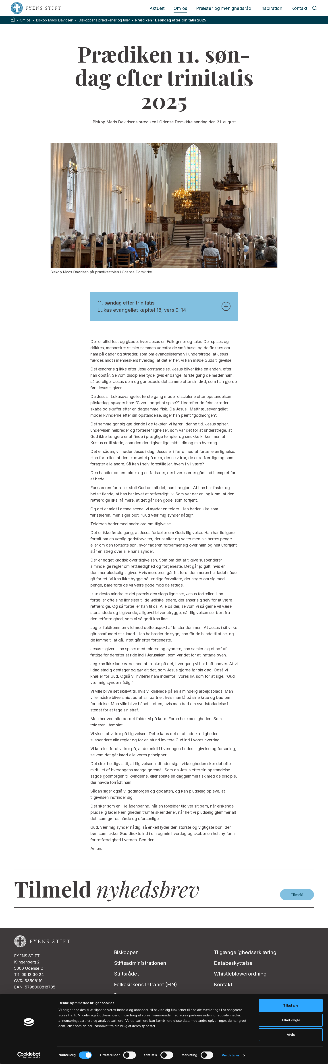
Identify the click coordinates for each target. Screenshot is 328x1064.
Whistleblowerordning (240, 973)
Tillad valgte (290, 1020)
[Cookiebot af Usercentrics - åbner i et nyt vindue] (28, 1055)
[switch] (129, 1055)
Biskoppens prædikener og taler (104, 20)
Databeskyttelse (233, 963)
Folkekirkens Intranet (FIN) (145, 984)
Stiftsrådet (126, 973)
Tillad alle (290, 1005)
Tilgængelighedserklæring (245, 952)
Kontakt (299, 8)
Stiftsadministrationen (140, 963)
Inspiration (271, 8)
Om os (180, 8)
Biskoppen (126, 952)
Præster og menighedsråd (223, 8)
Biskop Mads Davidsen (54, 20)
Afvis (291, 1035)
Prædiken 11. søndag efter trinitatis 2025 (170, 20)
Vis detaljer (230, 1055)
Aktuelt (157, 8)
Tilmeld (297, 894)
